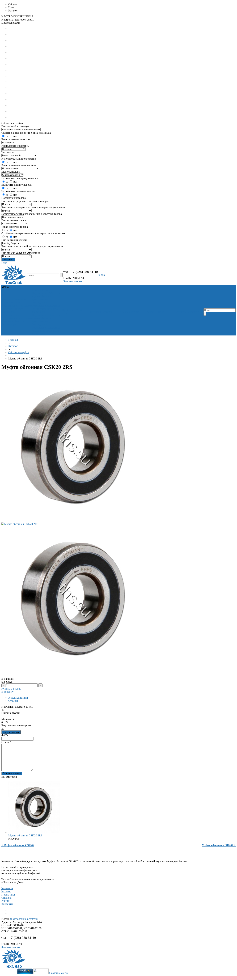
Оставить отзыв (11, 732)
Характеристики (18, 697)
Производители (11, 302)
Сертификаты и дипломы (17, 305)
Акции (5, 900)
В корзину (7, 691)
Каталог (13, 346)
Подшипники (40, 293)
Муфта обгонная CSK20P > (219, 845)
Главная (13, 339)
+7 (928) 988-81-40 (84, 272)
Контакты (7, 903)
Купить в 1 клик (11, 688)
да (7, 136)
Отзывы (13, 700)
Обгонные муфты (18, 352)
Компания (7, 888)
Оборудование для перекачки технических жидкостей (46, 305)
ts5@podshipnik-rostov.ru (24, 918)
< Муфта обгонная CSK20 (17, 845)
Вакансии (7, 308)
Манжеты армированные (42, 298)
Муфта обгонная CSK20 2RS (25, 835)
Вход (4, 262)
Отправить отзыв (12, 773)
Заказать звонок (72, 281)
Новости (19, 308)
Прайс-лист (8, 894)
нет (15, 136)
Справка (6, 897)
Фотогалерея (9, 311)
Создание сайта (58, 972)
